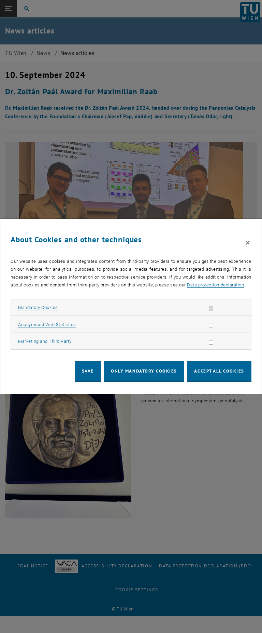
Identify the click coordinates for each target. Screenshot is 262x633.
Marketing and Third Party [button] (45, 341)
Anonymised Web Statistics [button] (47, 324)
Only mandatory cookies (144, 371)
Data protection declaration (215, 284)
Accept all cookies (219, 371)
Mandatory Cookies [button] (38, 307)
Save (88, 371)
